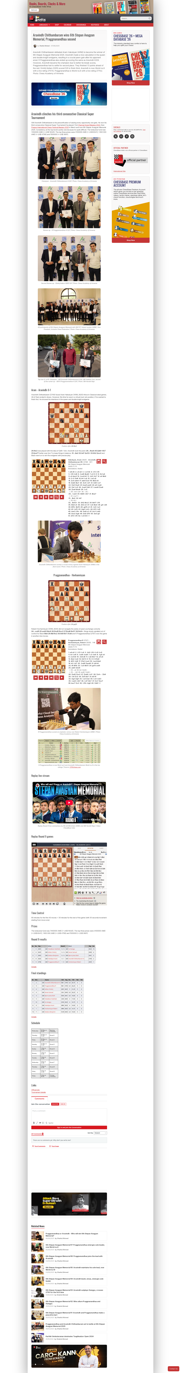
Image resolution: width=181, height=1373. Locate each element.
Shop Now (131, 83)
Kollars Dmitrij (52, 952)
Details (33, 967)
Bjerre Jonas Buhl (74, 955)
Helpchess (95, 25)
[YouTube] (121, 136)
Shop (57, 25)
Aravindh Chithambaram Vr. (76, 958)
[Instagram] (132, 136)
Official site (35, 1090)
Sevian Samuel (73, 952)
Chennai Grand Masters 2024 (89, 125)
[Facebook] (127, 136)
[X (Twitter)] (116, 136)
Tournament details (38, 1092)
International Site (119, 171)
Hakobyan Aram (52, 958)
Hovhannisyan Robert (75, 962)
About (106, 25)
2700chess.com (75, 767)
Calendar (67, 25)
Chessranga (81, 25)
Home (32, 25)
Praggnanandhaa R (53, 962)
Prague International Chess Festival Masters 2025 (50, 127)
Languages (43, 25)
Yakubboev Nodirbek (54, 949)
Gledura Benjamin (53, 955)
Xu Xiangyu (72, 949)
